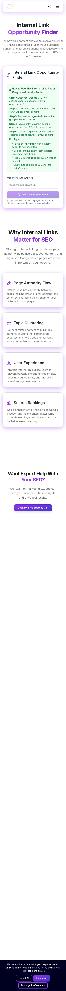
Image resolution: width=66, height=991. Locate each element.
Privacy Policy (39, 967)
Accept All (41, 978)
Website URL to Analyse (20, 177)
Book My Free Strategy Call (33, 507)
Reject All (24, 978)
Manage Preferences (33, 985)
